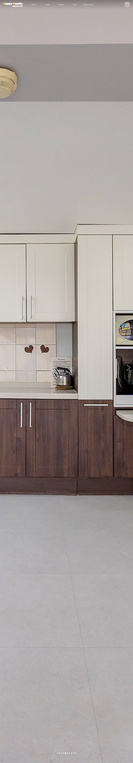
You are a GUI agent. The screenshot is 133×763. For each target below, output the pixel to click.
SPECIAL (61, 5)
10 (75, 753)
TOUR (75, 5)
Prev (6, 369)
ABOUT (33, 5)
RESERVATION (88, 5)
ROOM (47, 5)
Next (129, 369)
